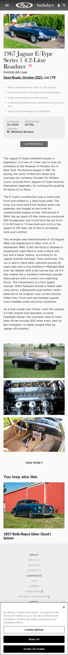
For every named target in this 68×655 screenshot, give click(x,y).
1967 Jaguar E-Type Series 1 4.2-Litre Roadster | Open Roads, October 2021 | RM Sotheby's (35, 5)
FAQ (34, 581)
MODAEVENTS (33, 591)
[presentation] (5, 511)
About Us (34, 560)
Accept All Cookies (34, 649)
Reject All (34, 639)
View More (33, 462)
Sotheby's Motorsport (33, 597)
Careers (34, 586)
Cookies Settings (34, 629)
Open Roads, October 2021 (23, 77)
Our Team (34, 565)
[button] (59, 5)
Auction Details (34, 144)
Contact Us (34, 570)
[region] (34, 628)
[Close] (64, 607)
